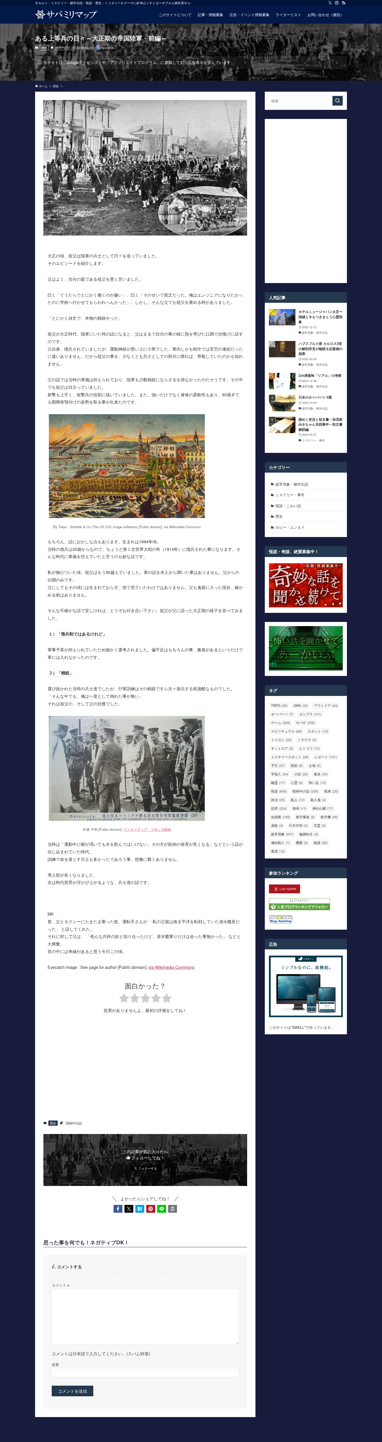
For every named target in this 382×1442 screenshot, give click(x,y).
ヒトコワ (309, 748)
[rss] (343, 3)
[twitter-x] (330, 3)
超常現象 (282, 833)
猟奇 (299, 808)
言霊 (320, 825)
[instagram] (336, 3)
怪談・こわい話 (288, 505)
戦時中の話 (63, 47)
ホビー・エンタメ (290, 527)
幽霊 (278, 782)
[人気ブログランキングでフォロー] (299, 908)
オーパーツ (282, 714)
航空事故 (305, 816)
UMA (300, 705)
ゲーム (280, 722)
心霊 (297, 782)
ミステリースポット (289, 756)
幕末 (321, 774)
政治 (278, 799)
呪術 (297, 765)
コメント (60, 1284)
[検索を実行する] (337, 101)
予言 (278, 765)
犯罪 (279, 808)
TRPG (279, 705)
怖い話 (317, 782)
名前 (55, 1364)
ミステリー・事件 (290, 494)
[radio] (124, 998)
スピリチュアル (286, 731)
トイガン (281, 739)
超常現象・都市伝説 (291, 484)
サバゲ (305, 722)
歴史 (44, 47)
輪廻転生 (308, 833)
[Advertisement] (145, 1067)
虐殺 (277, 825)
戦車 (331, 791)
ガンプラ (310, 714)
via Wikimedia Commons (171, 967)
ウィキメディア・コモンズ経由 (147, 829)
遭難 (302, 842)
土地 (315, 765)
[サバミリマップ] (66, 14)
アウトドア (326, 705)
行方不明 (298, 825)
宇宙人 (279, 774)
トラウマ (307, 739)
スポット (318, 731)
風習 (278, 851)
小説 (301, 774)
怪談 (279, 791)
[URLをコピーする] (172, 1209)
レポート (325, 756)
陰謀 (320, 842)
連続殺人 (280, 842)
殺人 (298, 799)
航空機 (329, 816)
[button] (118, 1209)
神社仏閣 (322, 808)
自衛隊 (280, 816)
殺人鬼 (318, 799)
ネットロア (282, 748)
